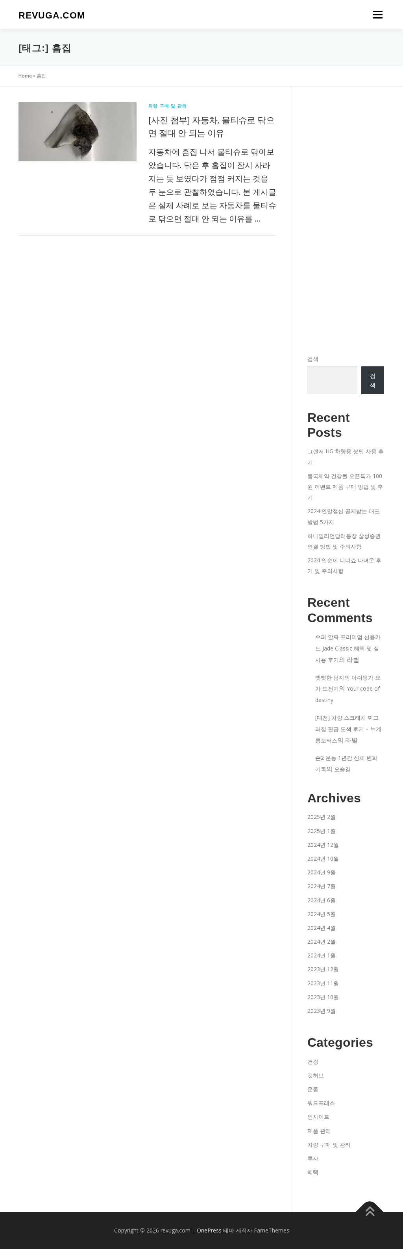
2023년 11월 (323, 983)
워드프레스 (321, 1103)
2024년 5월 (321, 914)
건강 (312, 1061)
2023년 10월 (323, 997)
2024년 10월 (323, 858)
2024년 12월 (323, 844)
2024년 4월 (321, 927)
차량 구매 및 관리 (167, 106)
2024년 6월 (321, 900)
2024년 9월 (321, 872)
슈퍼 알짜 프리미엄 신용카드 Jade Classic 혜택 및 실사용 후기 (348, 648)
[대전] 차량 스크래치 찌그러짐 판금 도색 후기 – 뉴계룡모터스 (348, 729)
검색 (312, 358)
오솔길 (342, 769)
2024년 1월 (321, 955)
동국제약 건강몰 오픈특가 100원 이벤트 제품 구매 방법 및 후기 (345, 486)
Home (25, 75)
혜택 (312, 1172)
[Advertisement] (345, 220)
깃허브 (315, 1075)
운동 (312, 1089)
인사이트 (318, 1116)
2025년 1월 (321, 831)
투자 (312, 1158)
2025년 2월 (321, 816)
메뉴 (376, 14)
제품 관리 (319, 1130)
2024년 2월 (321, 941)
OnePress (209, 1230)
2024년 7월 (321, 886)
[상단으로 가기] (370, 1212)
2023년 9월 (321, 1010)
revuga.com (51, 15)
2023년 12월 (323, 969)
